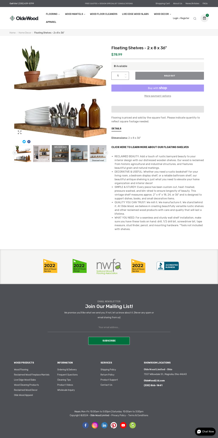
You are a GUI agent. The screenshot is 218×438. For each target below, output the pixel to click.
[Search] (194, 18)
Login (175, 18)
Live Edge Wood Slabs (25, 380)
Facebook (85, 425)
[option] (22, 153)
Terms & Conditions (138, 415)
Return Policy (107, 374)
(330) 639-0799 (26, 3)
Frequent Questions (67, 374)
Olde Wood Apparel (23, 395)
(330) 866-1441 (153, 385)
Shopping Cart (163, 3)
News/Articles (192, 3)
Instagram (95, 425)
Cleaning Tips (64, 380)
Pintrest (114, 425)
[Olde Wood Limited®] (24, 18)
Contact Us (106, 385)
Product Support (109, 380)
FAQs (205, 3)
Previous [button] (14, 152)
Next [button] (105, 152)
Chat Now (208, 431)
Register (184, 18)
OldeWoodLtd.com (154, 380)
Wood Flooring (21, 369)
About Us (177, 3)
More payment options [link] (157, 95)
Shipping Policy (108, 369)
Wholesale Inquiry (66, 390)
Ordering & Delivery (67, 369)
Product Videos (65, 385)
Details (116, 128)
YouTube (123, 425)
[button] (157, 109)
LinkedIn (104, 425)
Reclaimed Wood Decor (26, 390)
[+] (125, 74)
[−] (125, 78)
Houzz (132, 425)
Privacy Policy (118, 415)
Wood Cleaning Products (26, 385)
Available (120, 66)
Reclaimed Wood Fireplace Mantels (31, 374)
